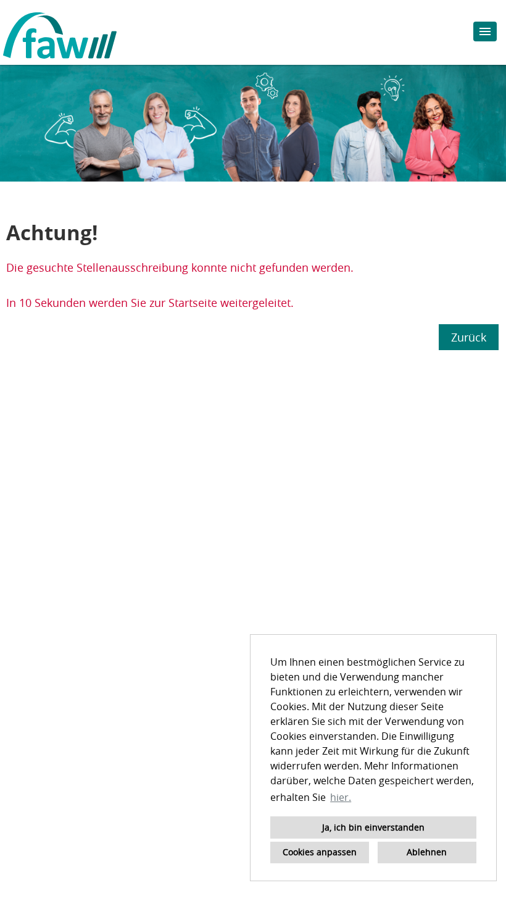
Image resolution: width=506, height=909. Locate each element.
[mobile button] (485, 31)
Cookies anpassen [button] (320, 852)
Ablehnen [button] (427, 852)
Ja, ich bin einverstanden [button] (373, 827)
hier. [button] (340, 797)
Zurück (468, 337)
